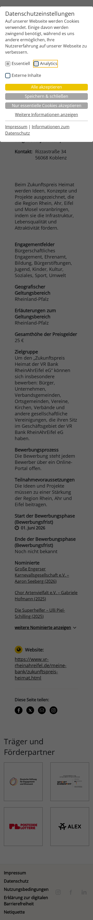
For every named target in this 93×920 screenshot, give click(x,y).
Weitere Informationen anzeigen (46, 114)
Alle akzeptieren (46, 87)
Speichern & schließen (46, 96)
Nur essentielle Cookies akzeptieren (46, 105)
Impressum (16, 127)
